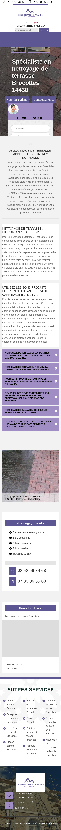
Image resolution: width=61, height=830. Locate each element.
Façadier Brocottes (31, 720)
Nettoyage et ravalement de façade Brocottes (52, 747)
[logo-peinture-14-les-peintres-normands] (30, 13)
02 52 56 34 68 (15, 2)
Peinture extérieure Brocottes (31, 750)
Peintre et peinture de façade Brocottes (32, 734)
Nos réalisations (17, 99)
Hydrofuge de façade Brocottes (12, 732)
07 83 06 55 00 (42, 2)
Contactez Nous (43, 99)
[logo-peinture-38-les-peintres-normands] (30, 782)
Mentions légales (48, 823)
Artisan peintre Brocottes (12, 746)
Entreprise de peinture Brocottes (13, 718)
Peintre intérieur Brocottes (12, 704)
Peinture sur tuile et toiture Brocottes (51, 706)
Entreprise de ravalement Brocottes (32, 706)
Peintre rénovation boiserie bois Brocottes (51, 726)
